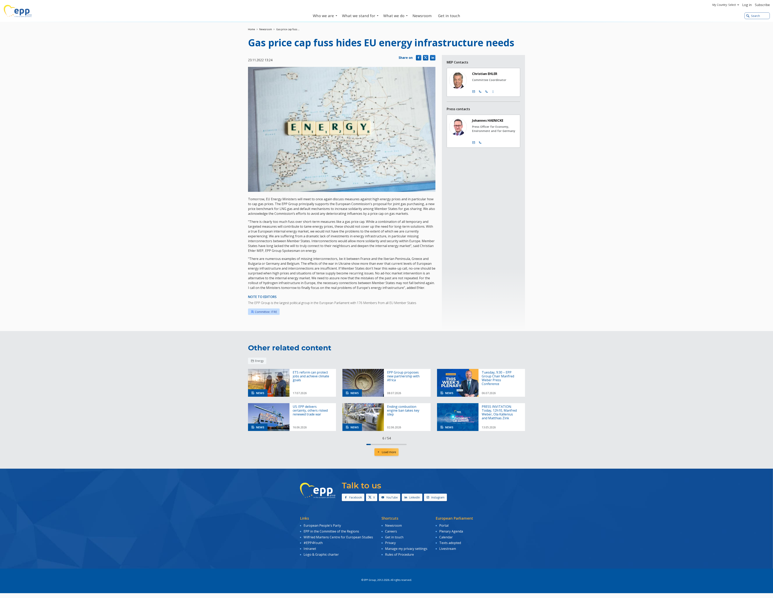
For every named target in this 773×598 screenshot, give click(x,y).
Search (755, 16)
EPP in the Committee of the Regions (331, 531)
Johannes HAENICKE (487, 120)
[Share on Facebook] (418, 57)
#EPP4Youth (313, 543)
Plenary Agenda (451, 531)
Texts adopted (450, 543)
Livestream (447, 548)
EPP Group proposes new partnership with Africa (403, 376)
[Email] (473, 91)
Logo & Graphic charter (321, 554)
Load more (389, 452)
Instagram (437, 497)
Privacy (390, 543)
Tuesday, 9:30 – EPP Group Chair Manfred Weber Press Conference (498, 378)
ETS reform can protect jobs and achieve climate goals (311, 376)
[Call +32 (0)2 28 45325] (480, 91)
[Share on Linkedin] (432, 57)
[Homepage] (17, 11)
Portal (444, 525)
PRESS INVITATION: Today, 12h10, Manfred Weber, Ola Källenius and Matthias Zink (499, 412)
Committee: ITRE (266, 312)
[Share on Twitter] (425, 57)
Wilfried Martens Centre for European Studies (338, 537)
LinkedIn (414, 497)
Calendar (446, 537)
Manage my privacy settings (406, 548)
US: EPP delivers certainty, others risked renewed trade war (310, 410)
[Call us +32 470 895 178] (480, 142)
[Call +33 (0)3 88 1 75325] (486, 91)
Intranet (310, 548)
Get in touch (394, 537)
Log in (747, 5)
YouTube (392, 497)
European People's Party (322, 525)
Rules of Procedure (399, 554)
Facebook (355, 497)
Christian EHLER (484, 74)
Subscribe (762, 5)
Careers (391, 531)
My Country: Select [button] (724, 5)
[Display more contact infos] (493, 91)
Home (251, 29)
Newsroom (265, 29)
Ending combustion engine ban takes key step (403, 410)
